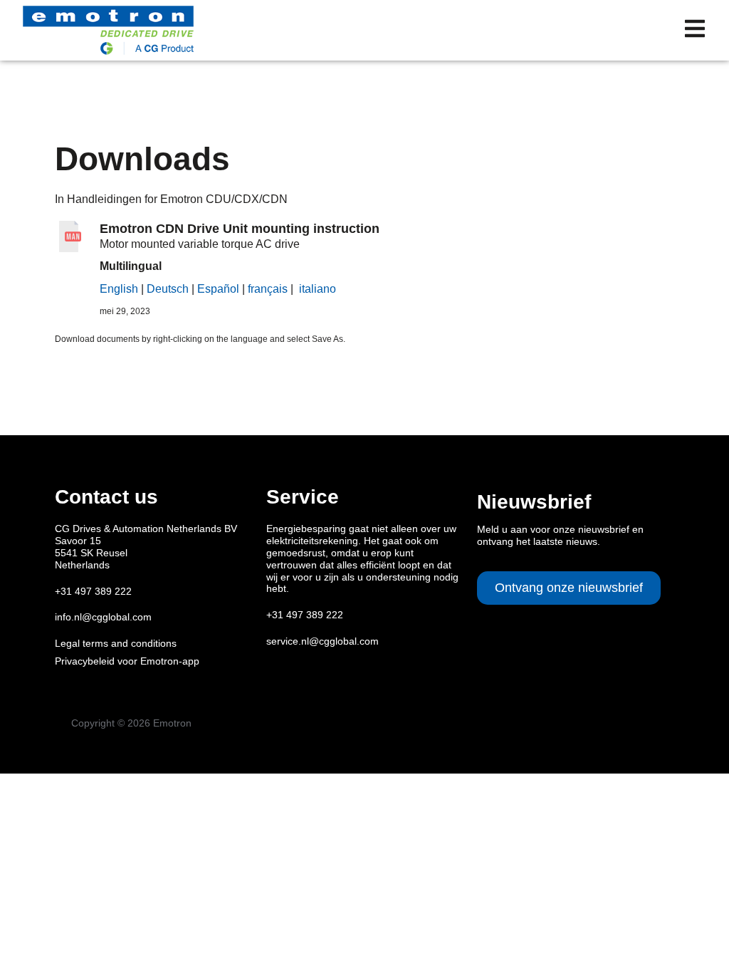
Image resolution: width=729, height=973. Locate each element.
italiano (317, 289)
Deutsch (168, 289)
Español (218, 289)
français (268, 289)
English (119, 289)
